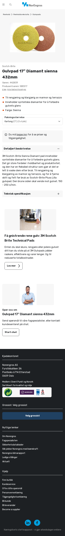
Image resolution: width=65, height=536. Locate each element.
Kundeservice (8, 484)
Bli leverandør (8, 505)
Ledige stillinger (9, 457)
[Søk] (53, 4)
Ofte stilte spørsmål (12, 488)
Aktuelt (6, 461)
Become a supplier (11, 509)
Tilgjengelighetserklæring (14, 497)
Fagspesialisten (10, 440)
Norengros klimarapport (13, 453)
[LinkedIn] (28, 523)
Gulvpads (36, 14)
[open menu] (3, 4)
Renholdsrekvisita (21, 14)
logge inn (21, 134)
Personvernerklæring (12, 492)
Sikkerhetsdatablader (12, 444)
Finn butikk (7, 480)
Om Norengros (9, 436)
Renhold (6, 14)
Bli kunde (6, 501)
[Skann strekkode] (61, 4)
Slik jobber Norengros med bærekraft (20, 449)
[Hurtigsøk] (10, 4)
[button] (32, 148)
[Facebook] (37, 523)
